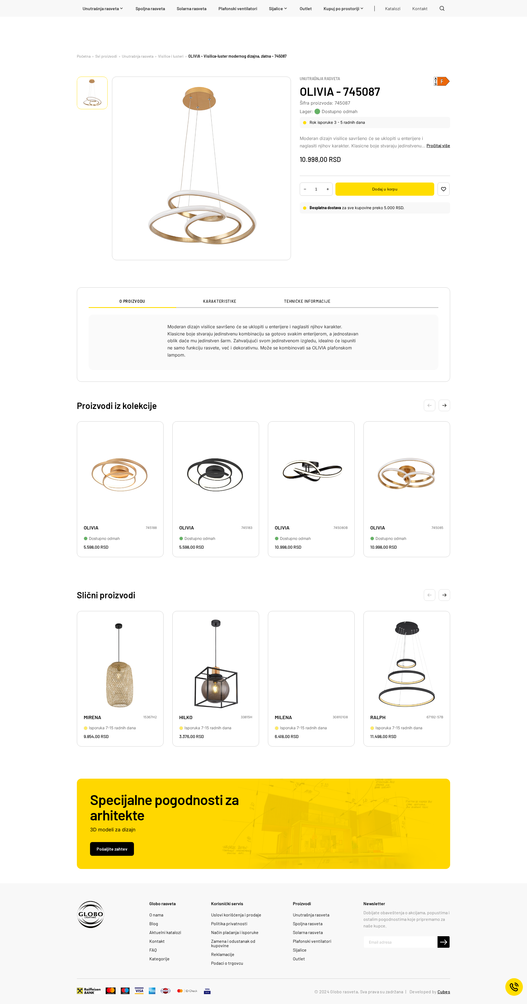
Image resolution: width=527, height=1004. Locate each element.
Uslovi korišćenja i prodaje (236, 915)
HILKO (185, 717)
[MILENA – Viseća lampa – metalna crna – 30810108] (311, 664)
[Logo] (90, 914)
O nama (156, 915)
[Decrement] (328, 189)
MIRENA (92, 717)
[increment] (305, 189)
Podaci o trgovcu (227, 963)
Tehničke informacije (307, 301)
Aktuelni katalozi (165, 932)
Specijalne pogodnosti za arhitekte (164, 807)
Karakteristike (219, 301)
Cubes (444, 991)
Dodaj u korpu (384, 189)
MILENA (283, 717)
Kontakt (157, 941)
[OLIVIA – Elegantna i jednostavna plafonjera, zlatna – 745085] (406, 474)
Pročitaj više (438, 145)
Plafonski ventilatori (312, 941)
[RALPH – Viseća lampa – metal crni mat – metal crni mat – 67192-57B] (406, 664)
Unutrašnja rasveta (320, 79)
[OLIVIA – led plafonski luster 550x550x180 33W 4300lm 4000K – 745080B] (311, 474)
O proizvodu (132, 301)
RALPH (377, 717)
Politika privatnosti (229, 923)
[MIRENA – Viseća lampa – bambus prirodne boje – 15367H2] (120, 664)
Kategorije (159, 959)
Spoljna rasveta (308, 923)
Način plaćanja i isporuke (235, 932)
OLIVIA (91, 528)
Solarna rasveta (308, 932)
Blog (153, 923)
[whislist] (444, 189)
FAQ (153, 950)
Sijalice (300, 950)
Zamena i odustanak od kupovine (233, 943)
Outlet (299, 959)
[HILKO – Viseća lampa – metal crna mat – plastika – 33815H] (215, 664)
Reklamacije (222, 954)
